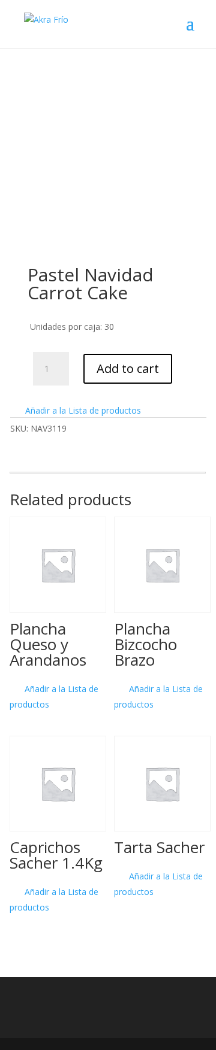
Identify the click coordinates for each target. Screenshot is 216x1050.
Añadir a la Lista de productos (82, 410)
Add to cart (128, 368)
